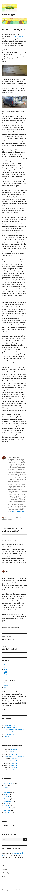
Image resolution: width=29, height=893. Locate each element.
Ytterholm (7, 810)
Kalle (5, 669)
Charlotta (7, 665)
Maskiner (7, 792)
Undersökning (8, 808)
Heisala (6, 787)
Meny (24, 10)
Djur (5, 785)
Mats (5, 687)
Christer (6, 667)
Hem (3, 865)
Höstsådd (7, 736)
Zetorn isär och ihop (10, 725)
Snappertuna (8, 801)
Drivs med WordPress (16, 890)
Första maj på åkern (10, 727)
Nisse (6, 517)
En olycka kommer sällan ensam (14, 730)
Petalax (6, 799)
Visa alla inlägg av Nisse (18, 511)
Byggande (5, 519)
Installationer (19, 36)
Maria (6, 685)
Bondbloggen (9, 14)
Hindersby (22, 517)
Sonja (5, 674)
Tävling (6, 805)
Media (6, 794)
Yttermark (7, 812)
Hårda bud (7, 723)
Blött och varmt (9, 734)
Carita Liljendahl (9, 756)
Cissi (5, 683)
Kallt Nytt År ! (8, 732)
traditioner (11, 519)
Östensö (6, 796)
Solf (5, 803)
